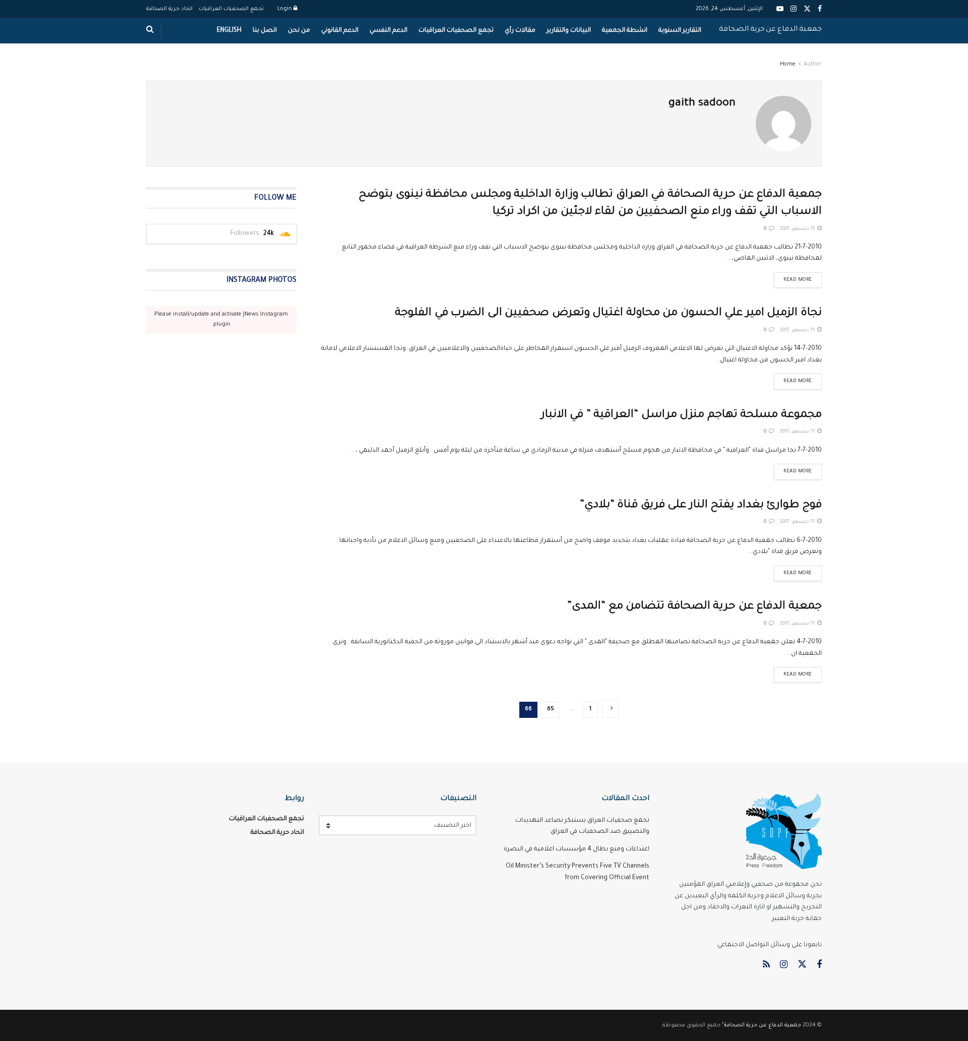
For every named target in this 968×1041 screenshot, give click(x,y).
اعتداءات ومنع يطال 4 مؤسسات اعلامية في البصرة (576, 849)
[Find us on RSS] (766, 965)
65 (550, 709)
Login (285, 9)
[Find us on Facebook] (819, 965)
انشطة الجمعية (624, 30)
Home (788, 65)
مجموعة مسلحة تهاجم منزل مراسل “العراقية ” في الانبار (681, 415)
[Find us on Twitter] (802, 965)
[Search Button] (150, 30)
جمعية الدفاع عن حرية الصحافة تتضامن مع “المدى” (694, 607)
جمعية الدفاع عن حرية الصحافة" (761, 1025)
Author (813, 65)
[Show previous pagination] (610, 709)
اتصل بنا (265, 30)
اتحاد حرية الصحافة (169, 9)
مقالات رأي (520, 30)
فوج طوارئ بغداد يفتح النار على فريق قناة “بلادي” (701, 506)
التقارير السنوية (679, 30)
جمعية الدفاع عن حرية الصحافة (770, 30)
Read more (793, 277)
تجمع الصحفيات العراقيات (231, 9)
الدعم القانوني (339, 30)
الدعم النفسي (388, 30)
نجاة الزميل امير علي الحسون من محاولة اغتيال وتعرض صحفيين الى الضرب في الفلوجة (608, 314)
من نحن (299, 30)
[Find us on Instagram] (784, 965)
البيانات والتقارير (569, 30)
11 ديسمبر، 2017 (798, 229)
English (229, 30)
